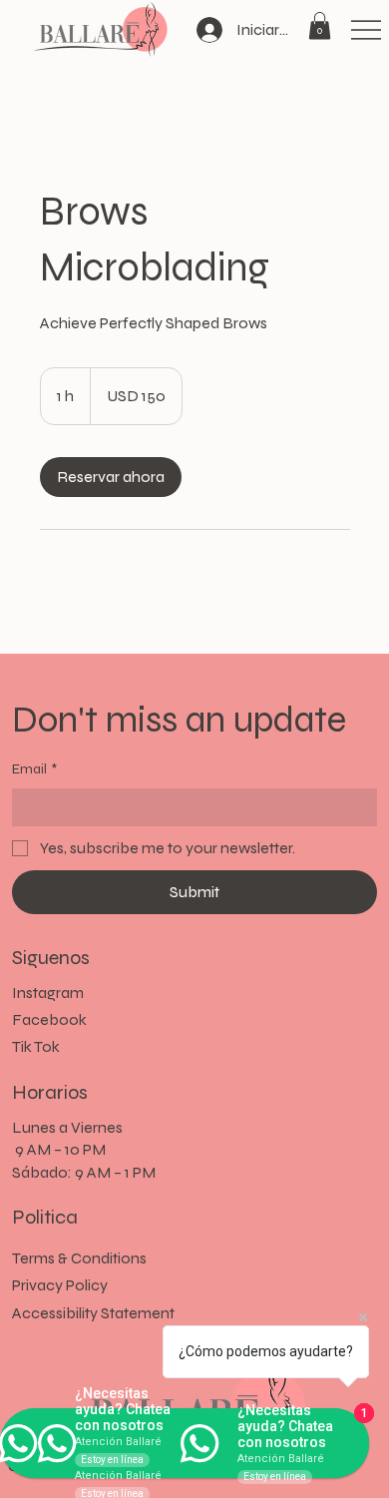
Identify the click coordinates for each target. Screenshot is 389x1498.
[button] (319, 25)
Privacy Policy (60, 1284)
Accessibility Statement (93, 1312)
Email (34, 768)
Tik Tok (36, 1046)
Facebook (49, 1019)
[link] (111, 477)
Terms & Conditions (79, 1257)
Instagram (48, 992)
